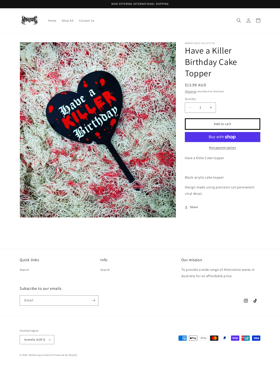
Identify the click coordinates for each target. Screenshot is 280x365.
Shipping (190, 91)
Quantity (190, 99)
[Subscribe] (93, 300)
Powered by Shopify (66, 354)
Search (24, 270)
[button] (239, 20)
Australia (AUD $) (35, 339)
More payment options (222, 147)
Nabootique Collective (41, 354)
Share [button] (194, 207)
